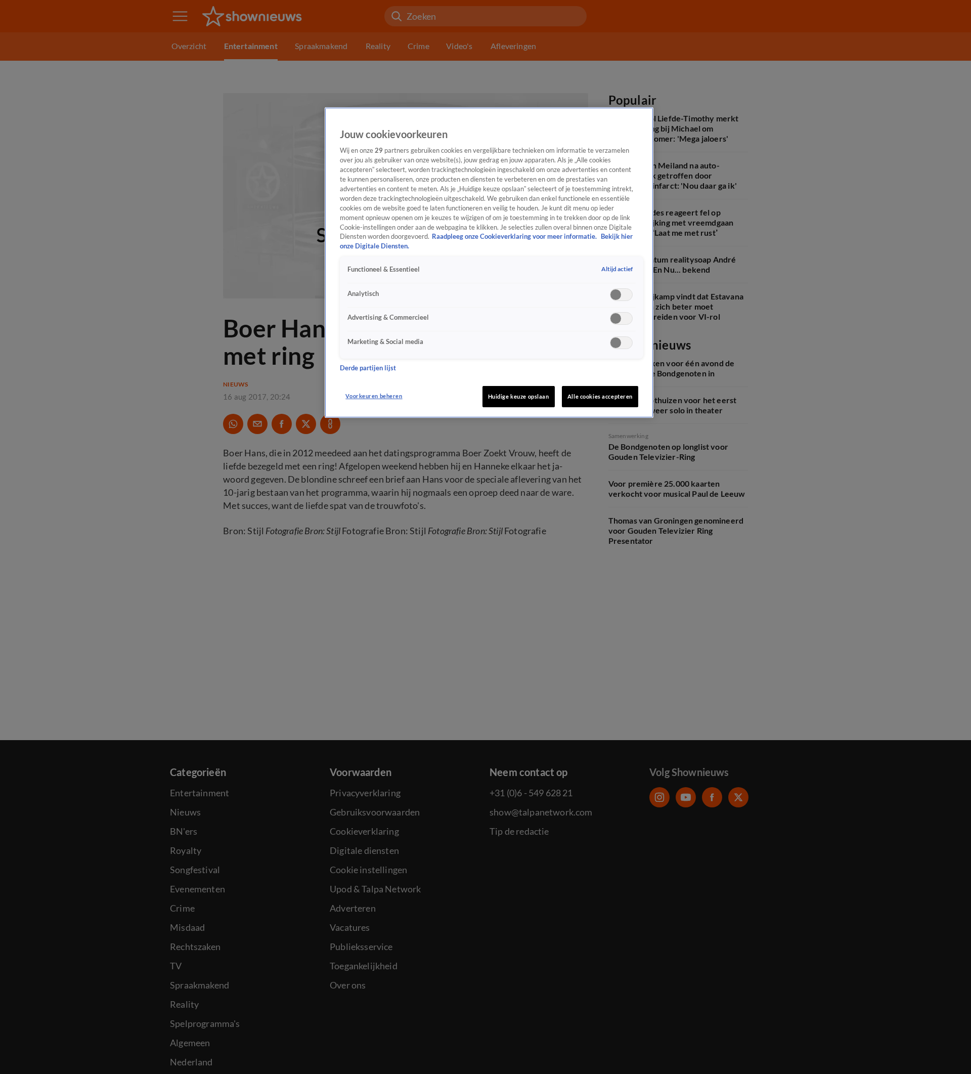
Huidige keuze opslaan (518, 396)
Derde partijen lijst (368, 368)
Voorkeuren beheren (373, 396)
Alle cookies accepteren (600, 396)
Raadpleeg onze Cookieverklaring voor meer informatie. (515, 237)
